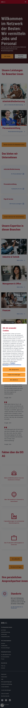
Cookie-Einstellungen (14, 374)
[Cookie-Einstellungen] (2, 705)
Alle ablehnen (14, 380)
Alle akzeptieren (14, 369)
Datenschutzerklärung (14, 364)
